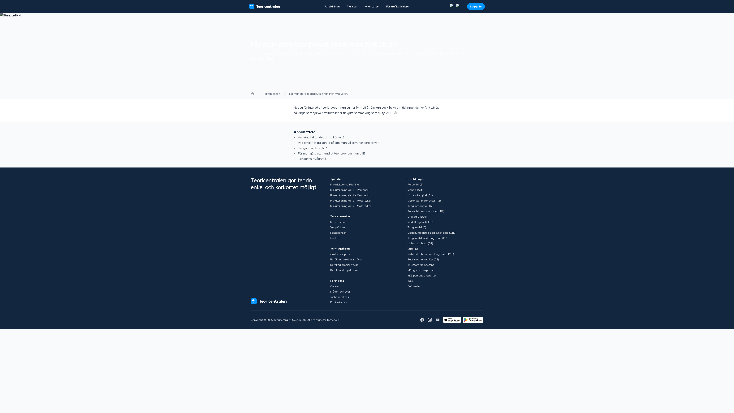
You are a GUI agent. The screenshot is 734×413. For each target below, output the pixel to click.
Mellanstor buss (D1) (420, 243)
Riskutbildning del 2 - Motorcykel (350, 206)
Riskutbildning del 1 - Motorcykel (350, 200)
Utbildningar (333, 6)
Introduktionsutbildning (344, 184)
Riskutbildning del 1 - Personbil (349, 190)
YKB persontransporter (422, 275)
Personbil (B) (415, 184)
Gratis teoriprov (340, 254)
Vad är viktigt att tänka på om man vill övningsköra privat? (339, 143)
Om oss (335, 286)
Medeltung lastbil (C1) (421, 222)
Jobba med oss (339, 297)
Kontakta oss (338, 302)
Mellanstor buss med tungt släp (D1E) (431, 254)
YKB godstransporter (421, 270)
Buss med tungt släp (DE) (423, 259)
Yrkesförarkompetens (421, 265)
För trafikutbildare (397, 6)
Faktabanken (272, 93)
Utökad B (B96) (417, 216)
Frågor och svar (340, 291)
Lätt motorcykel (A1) (420, 195)
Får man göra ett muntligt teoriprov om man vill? (331, 153)
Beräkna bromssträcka (344, 265)
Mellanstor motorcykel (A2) (424, 200)
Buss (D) (413, 248)
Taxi (410, 281)
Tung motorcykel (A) (420, 206)
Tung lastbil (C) (417, 227)
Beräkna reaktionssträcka (346, 259)
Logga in (476, 6)
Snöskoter (414, 286)
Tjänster (352, 6)
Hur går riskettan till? (312, 148)
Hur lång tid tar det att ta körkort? (321, 137)
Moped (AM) (415, 190)
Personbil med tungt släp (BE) (426, 211)
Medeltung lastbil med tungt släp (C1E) (432, 232)
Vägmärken (337, 227)
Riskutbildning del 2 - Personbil (349, 195)
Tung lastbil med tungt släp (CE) (427, 238)
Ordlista (335, 238)
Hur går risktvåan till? (312, 159)
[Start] (253, 94)
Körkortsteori (372, 6)
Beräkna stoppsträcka (344, 270)
